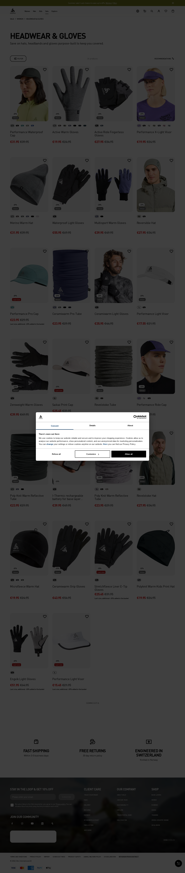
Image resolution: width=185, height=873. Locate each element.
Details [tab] (92, 425)
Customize (91, 454)
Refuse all (56, 454)
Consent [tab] (55, 426)
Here (105, 444)
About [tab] (130, 425)
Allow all (129, 454)
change (49, 444)
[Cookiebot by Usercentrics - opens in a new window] (135, 417)
